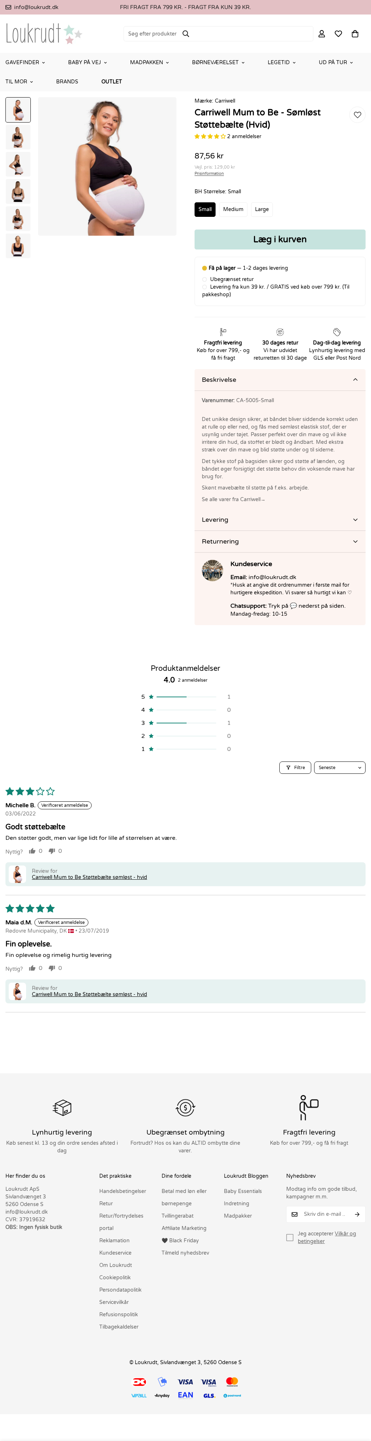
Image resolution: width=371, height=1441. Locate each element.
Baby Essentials (243, 1191)
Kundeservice (115, 1253)
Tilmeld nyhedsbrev (185, 1253)
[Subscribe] (357, 1214)
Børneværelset (215, 62)
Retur (106, 1204)
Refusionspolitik (118, 1315)
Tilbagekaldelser (118, 1327)
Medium (233, 209)
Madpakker (238, 1216)
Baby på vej (84, 62)
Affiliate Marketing (184, 1228)
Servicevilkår (114, 1302)
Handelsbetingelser (122, 1191)
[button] (355, 33)
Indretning (236, 1204)
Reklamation (114, 1241)
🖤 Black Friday (180, 1241)
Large (262, 209)
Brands (67, 82)
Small (205, 209)
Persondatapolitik (120, 1290)
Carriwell (225, 101)
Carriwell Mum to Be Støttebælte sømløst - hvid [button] (89, 877)
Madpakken (146, 62)
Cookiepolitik (115, 1278)
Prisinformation (209, 173)
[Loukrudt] (44, 33)
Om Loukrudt (115, 1265)
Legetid (279, 62)
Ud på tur (333, 62)
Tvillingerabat (177, 1216)
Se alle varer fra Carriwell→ (234, 499)
